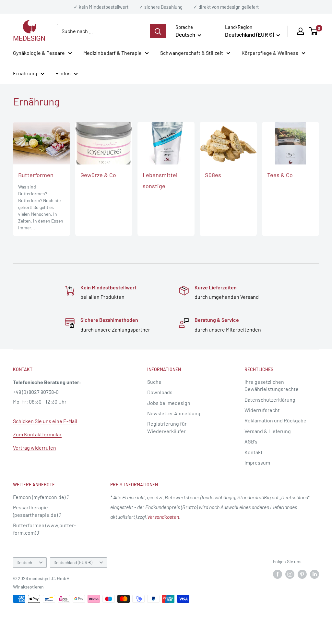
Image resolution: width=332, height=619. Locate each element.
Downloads (159, 392)
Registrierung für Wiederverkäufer (167, 427)
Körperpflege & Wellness (270, 53)
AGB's (250, 441)
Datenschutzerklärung (269, 399)
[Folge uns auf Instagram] (289, 573)
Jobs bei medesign (168, 403)
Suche (154, 382)
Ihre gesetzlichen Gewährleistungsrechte (271, 385)
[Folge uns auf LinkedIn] (314, 573)
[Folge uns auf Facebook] (277, 573)
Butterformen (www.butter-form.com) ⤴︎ (44, 528)
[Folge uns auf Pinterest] (302, 573)
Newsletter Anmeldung (173, 413)
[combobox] (103, 31)
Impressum (257, 462)
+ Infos (63, 73)
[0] (314, 31)
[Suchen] (158, 31)
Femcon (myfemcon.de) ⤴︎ (41, 497)
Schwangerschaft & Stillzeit (191, 53)
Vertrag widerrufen (34, 447)
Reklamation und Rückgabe (275, 420)
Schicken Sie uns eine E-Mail (45, 421)
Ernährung (25, 73)
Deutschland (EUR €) (72, 562)
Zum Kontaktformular (37, 434)
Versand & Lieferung (267, 431)
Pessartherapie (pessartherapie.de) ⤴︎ (37, 510)
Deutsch (24, 562)
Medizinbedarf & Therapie (112, 53)
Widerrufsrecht (262, 410)
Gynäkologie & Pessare (39, 53)
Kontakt (253, 452)
